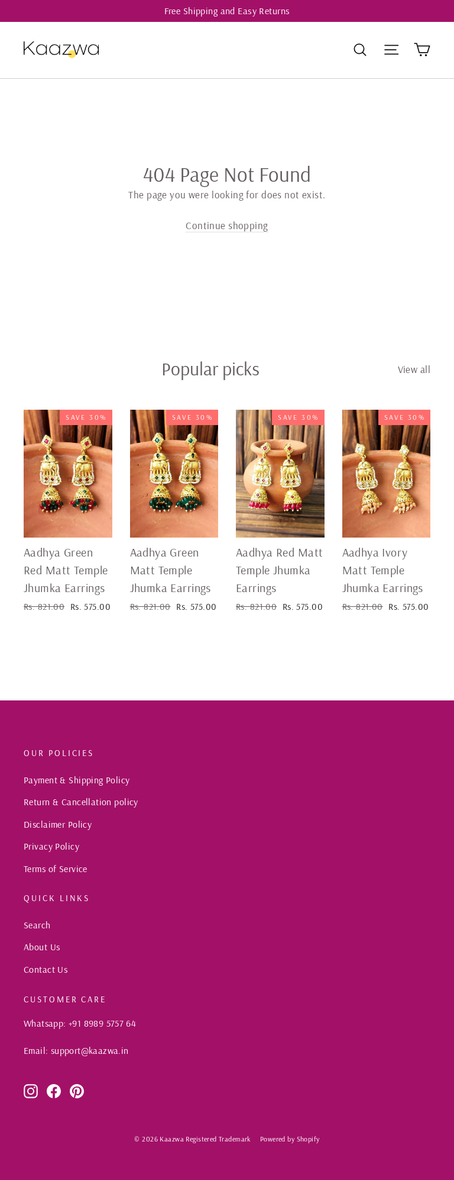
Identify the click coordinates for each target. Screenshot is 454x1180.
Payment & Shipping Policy (77, 780)
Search (37, 925)
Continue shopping (227, 225)
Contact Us (45, 969)
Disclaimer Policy (58, 824)
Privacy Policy (51, 846)
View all (414, 369)
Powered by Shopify (290, 1138)
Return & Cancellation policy (81, 802)
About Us (42, 947)
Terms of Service (55, 868)
